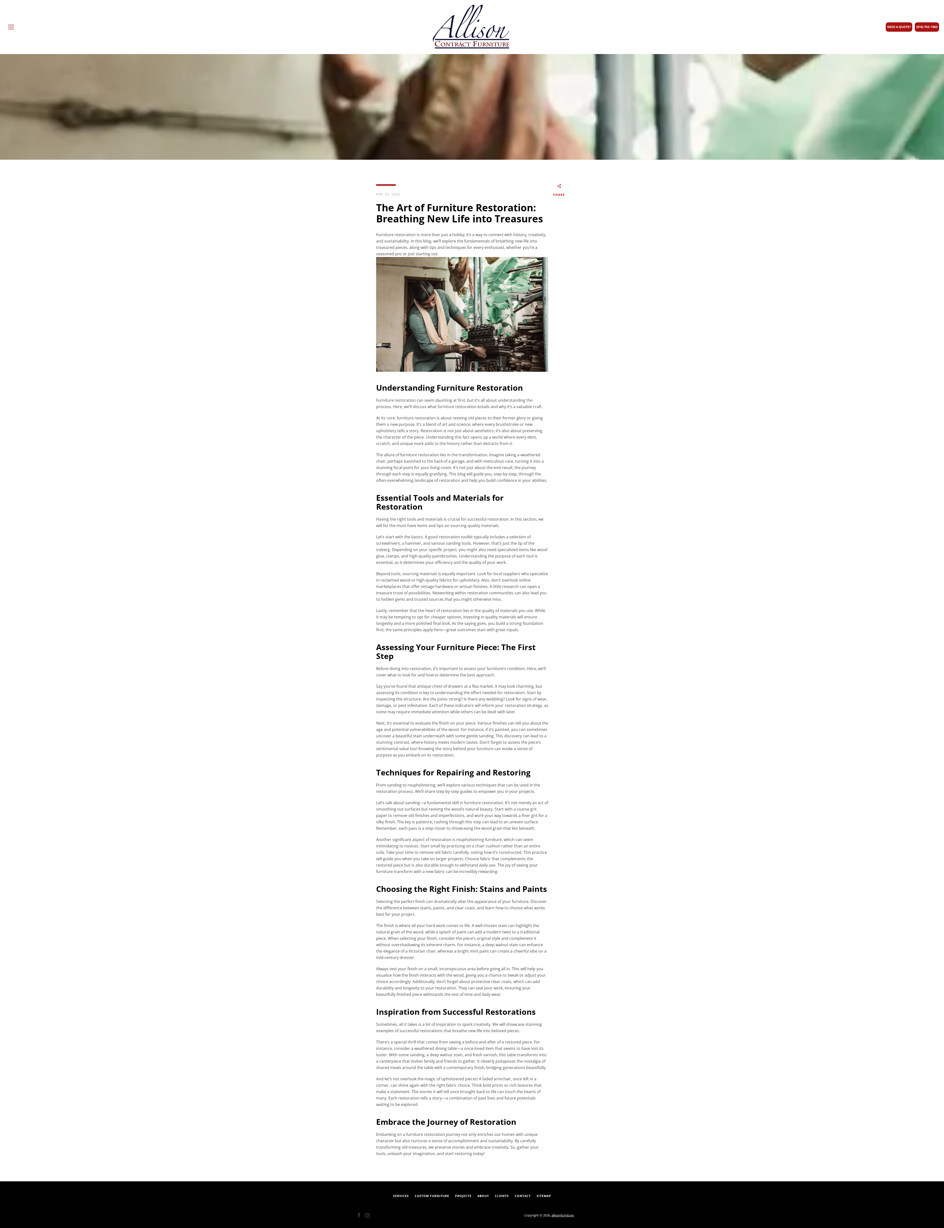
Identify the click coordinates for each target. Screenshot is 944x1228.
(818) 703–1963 (927, 27)
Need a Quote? (899, 27)
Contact (523, 1196)
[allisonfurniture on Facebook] (358, 1215)
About (483, 1196)
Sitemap (544, 1196)
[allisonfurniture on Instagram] (367, 1215)
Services (401, 1196)
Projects (463, 1196)
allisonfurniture (562, 1215)
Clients (502, 1196)
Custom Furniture (432, 1196)
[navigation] (11, 27)
